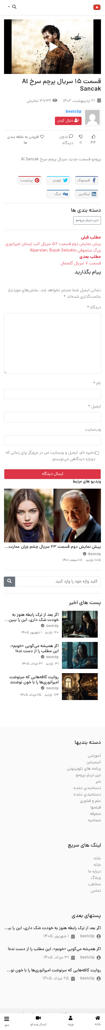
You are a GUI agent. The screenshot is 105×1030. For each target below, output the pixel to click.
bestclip (74, 112)
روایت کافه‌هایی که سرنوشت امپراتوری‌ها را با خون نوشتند (34, 680)
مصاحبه (94, 820)
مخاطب (94, 884)
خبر (98, 782)
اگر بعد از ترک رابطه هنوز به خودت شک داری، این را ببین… (32, 617)
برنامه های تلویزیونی (84, 769)
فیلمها (95, 807)
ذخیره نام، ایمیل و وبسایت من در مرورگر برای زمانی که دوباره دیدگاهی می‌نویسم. (50, 456)
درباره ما (94, 871)
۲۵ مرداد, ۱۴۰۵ (56, 978)
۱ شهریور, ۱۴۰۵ (56, 936)
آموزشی (94, 756)
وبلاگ (96, 878)
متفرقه (95, 814)
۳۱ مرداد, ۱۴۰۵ (56, 957)
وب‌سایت (93, 430)
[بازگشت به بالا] (15, 998)
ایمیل (94, 406)
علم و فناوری (90, 801)
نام (97, 383)
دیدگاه (94, 307)
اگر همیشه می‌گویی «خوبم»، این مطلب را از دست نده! (34, 649)
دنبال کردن (65, 121)
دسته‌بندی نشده (87, 788)
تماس (96, 891)
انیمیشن (93, 762)
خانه (97, 858)
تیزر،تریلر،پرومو (87, 220)
